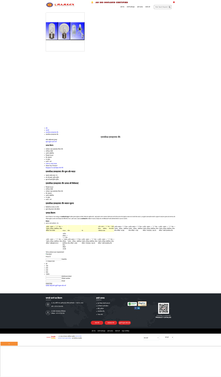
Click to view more (51, 163)
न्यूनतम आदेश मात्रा (50, 175)
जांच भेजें (61, 167)
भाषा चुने (167, 337)
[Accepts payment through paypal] (142, 305)
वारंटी (47, 199)
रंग (46, 197)
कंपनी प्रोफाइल (131, 7)
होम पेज (122, 7)
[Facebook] (135, 309)
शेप (46, 193)
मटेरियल (48, 189)
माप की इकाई (49, 177)
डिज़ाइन (48, 187)
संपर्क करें (147, 7)
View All (100, 314)
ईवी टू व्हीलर (101, 308)
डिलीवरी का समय (50, 207)
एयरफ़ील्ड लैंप (101, 311)
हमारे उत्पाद (140, 7)
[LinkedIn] (138, 309)
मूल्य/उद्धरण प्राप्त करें (51, 141)
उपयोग (47, 195)
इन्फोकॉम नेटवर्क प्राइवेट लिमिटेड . (65, 338)
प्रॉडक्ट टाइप (49, 191)
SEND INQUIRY (50, 285)
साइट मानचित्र (125, 331)
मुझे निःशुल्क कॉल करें (60, 285)
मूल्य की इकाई (49, 179)
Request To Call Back (52, 167)
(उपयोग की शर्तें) (78, 336)
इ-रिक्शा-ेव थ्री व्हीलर (103, 306)
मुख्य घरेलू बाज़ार (50, 209)
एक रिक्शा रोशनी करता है (104, 303)
